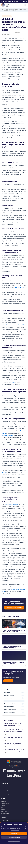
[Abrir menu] (25, 5)
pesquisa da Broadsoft (11, 504)
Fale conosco (8, 680)
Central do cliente (5, 811)
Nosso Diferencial (5, 803)
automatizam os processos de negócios (13, 325)
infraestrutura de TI (7, 435)
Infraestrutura (7, 16)
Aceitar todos (14, 833)
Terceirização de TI (5, 786)
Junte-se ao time (5, 813)
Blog (6, 9)
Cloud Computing (5, 794)
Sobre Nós (3, 801)
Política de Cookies (15, 830)
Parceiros (3, 805)
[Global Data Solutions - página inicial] (5, 5)
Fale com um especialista (14, 608)
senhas (4, 472)
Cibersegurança (4, 790)
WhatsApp (16, 1)
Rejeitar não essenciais (14, 837)
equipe (13, 382)
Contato (3, 809)
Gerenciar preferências (14, 841)
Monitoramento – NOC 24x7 (7, 788)
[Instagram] (26, 1)
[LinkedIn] (24, 1)
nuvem (22, 424)
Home (3, 9)
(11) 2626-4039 (7, 1)
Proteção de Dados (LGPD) (7, 792)
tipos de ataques (19, 287)
